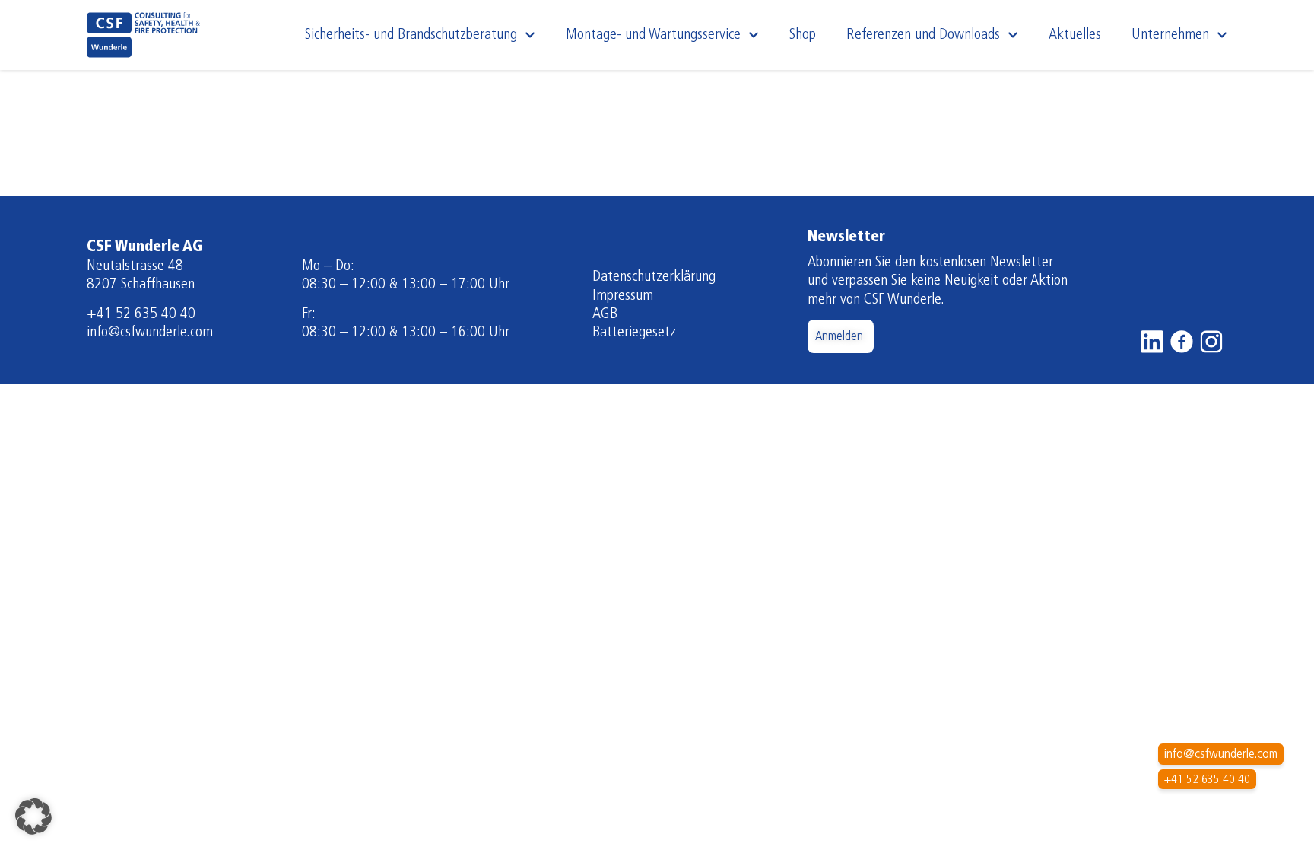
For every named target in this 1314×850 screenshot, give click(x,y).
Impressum (622, 296)
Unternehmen (1170, 35)
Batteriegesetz (634, 332)
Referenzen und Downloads (923, 35)
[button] (33, 816)
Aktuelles (1075, 35)
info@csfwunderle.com (150, 332)
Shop (802, 35)
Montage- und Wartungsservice (653, 35)
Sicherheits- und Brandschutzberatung (411, 35)
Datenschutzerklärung (654, 277)
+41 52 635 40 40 (141, 314)
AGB (604, 314)
